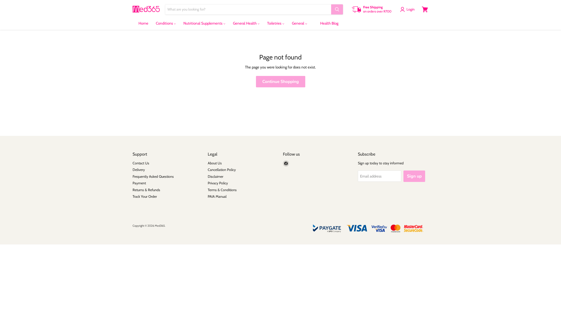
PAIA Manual (217, 196)
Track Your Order (145, 196)
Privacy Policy (218, 183)
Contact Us (141, 163)
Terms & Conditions (222, 190)
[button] (408, 9)
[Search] (337, 9)
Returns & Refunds (146, 190)
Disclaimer (215, 176)
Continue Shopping (280, 81)
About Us (215, 163)
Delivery (139, 170)
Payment (139, 183)
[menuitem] (140, 23)
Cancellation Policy (222, 170)
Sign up (414, 176)
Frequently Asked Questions (153, 176)
